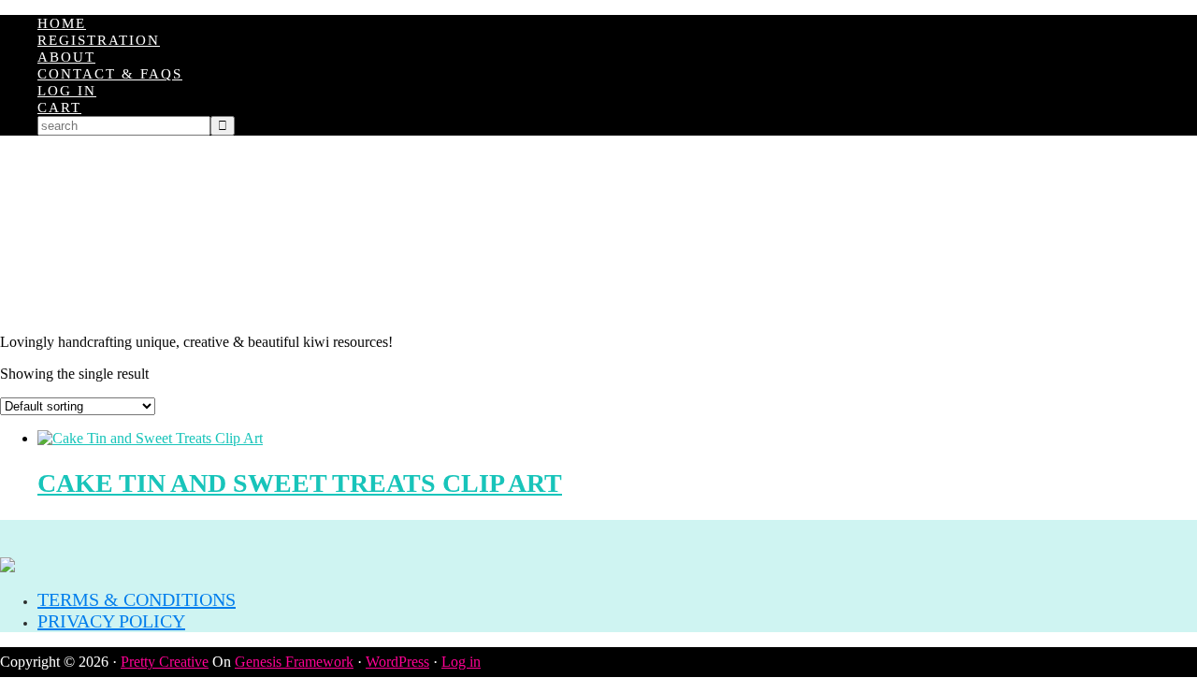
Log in (461, 662)
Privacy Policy (111, 621)
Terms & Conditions (136, 599)
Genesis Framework (294, 662)
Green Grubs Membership (598, 235)
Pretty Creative (165, 662)
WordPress (397, 662)
